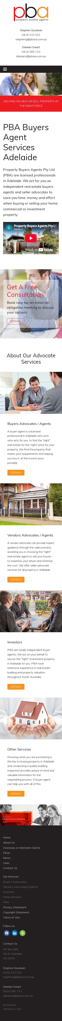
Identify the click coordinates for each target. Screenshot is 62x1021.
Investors (8, 892)
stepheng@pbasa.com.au (31, 39)
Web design (8, 1009)
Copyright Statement (16, 912)
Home (7, 837)
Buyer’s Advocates (14, 881)
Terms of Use (11, 917)
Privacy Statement (14, 907)
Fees (6, 902)
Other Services (12, 897)
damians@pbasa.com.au (31, 56)
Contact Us (10, 868)
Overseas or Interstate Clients (21, 847)
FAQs (6, 853)
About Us (9, 842)
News (7, 858)
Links (6, 863)
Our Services (11, 876)
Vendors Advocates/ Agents (20, 887)
